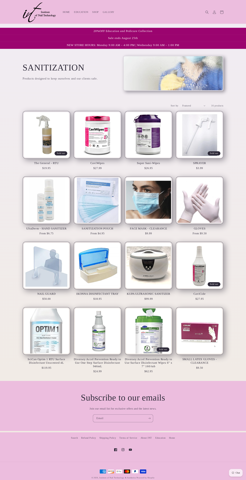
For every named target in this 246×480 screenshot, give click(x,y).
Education (160, 438)
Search (74, 438)
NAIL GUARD (46, 293)
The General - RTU (46, 163)
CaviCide (199, 293)
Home (172, 438)
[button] (207, 12)
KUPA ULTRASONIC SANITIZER (148, 293)
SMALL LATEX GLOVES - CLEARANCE (199, 361)
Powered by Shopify (146, 478)
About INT (146, 438)
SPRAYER (199, 163)
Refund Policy (88, 438)
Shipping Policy (107, 438)
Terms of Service (128, 438)
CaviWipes (97, 163)
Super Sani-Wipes (148, 163)
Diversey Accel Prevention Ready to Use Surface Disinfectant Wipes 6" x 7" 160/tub (148, 363)
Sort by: (175, 105)
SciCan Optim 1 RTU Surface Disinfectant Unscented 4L (46, 361)
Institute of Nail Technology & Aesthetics (117, 478)
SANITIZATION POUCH (97, 228)
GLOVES (200, 228)
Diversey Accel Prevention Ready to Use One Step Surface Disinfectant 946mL (97, 363)
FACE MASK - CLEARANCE (148, 228)
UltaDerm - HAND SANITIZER (46, 228)
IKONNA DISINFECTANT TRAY (97, 293)
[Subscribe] (149, 418)
